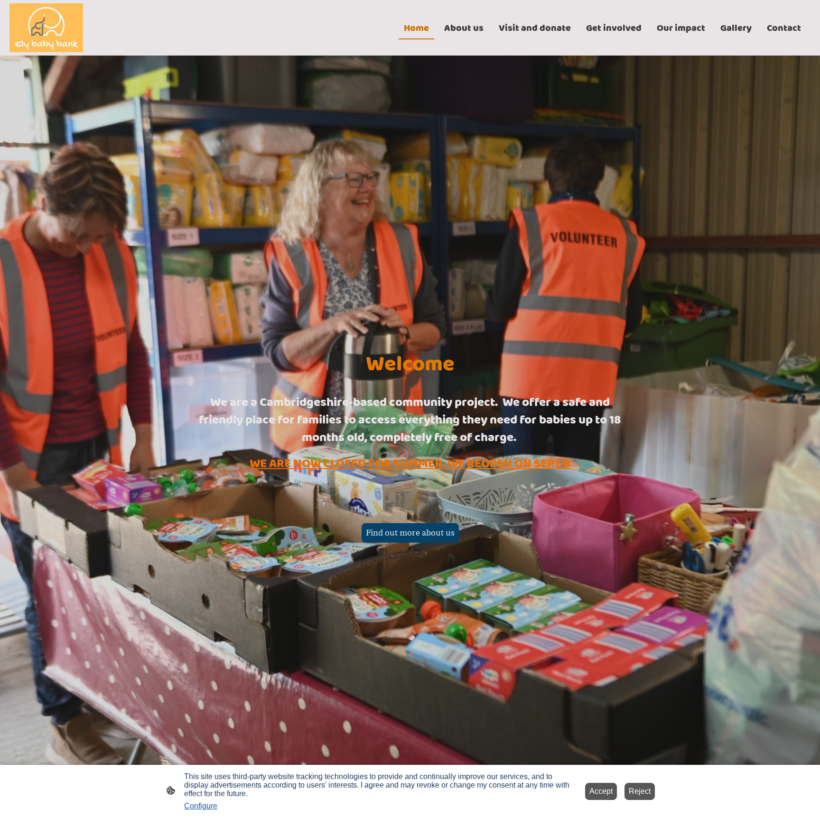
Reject (640, 791)
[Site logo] (46, 27)
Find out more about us (410, 532)
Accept (601, 791)
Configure (200, 806)
